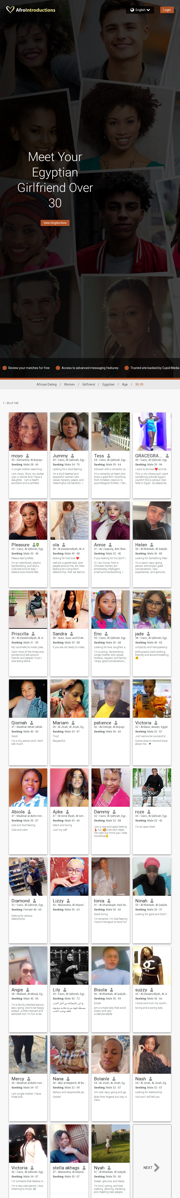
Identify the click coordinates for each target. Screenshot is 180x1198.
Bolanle (101, 1078)
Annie (100, 544)
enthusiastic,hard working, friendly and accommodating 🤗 (152, 655)
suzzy (141, 989)
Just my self (60, 829)
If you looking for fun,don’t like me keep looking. (111, 558)
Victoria (143, 722)
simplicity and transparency (151, 647)
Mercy (17, 1078)
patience (102, 722)
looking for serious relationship (21, 917)
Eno (98, 633)
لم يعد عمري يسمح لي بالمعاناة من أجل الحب (69, 1003)
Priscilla (20, 633)
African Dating (47, 384)
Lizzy (58, 900)
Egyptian (109, 384)
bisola (97, 1003)
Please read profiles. (22, 558)
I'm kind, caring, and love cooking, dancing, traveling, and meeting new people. (110, 1189)
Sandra (60, 633)
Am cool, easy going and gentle (111, 1092)
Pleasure (20, 544)
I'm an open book (145, 826)
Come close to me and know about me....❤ (151, 742)
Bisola (100, 989)
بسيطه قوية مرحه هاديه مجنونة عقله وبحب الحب (69, 1009)
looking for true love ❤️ (66, 558)
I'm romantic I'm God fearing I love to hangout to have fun (110, 920)
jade (139, 633)
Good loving (101, 914)
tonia (99, 900)
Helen (141, 544)
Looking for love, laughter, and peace (111, 647)
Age (125, 384)
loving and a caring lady (149, 1007)
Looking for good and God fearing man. (152, 914)
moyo (17, 455)
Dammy (102, 811)
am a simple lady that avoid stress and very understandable (110, 1011)
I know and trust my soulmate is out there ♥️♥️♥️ (152, 1003)
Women (69, 384)
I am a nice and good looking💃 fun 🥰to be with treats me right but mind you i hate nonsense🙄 (110, 831)
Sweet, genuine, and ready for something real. (111, 1181)
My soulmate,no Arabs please (28, 647)
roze (139, 811)
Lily (56, 989)
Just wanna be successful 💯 (152, 736)
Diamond (20, 900)
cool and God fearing (23, 825)
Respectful (59, 740)
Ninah (141, 900)
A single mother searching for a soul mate (28, 469)
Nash (140, 1078)
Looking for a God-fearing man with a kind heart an (69, 469)
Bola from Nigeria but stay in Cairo (110, 1098)
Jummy (60, 455)
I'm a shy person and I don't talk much (27, 742)
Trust (56, 736)
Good (14, 736)
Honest (57, 1096)
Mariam (60, 722)
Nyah (99, 1167)
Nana (58, 1078)
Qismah (19, 722)
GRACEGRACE (149, 455)
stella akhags (66, 1167)
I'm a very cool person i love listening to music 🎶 (27, 1187)
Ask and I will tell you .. (148, 1096)
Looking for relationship (148, 1092)
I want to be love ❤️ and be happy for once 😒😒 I (152, 469)
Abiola (18, 811)
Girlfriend (88, 384)
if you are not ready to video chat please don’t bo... (69, 647)
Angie (17, 989)
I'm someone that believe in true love (28, 1181)
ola (56, 544)
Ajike (58, 811)
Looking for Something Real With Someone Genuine (152, 558)
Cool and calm (19, 829)
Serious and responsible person (69, 1092)
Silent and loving (62, 825)
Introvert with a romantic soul (111, 469)
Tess (99, 455)
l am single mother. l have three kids (26, 1095)
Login (167, 10)
